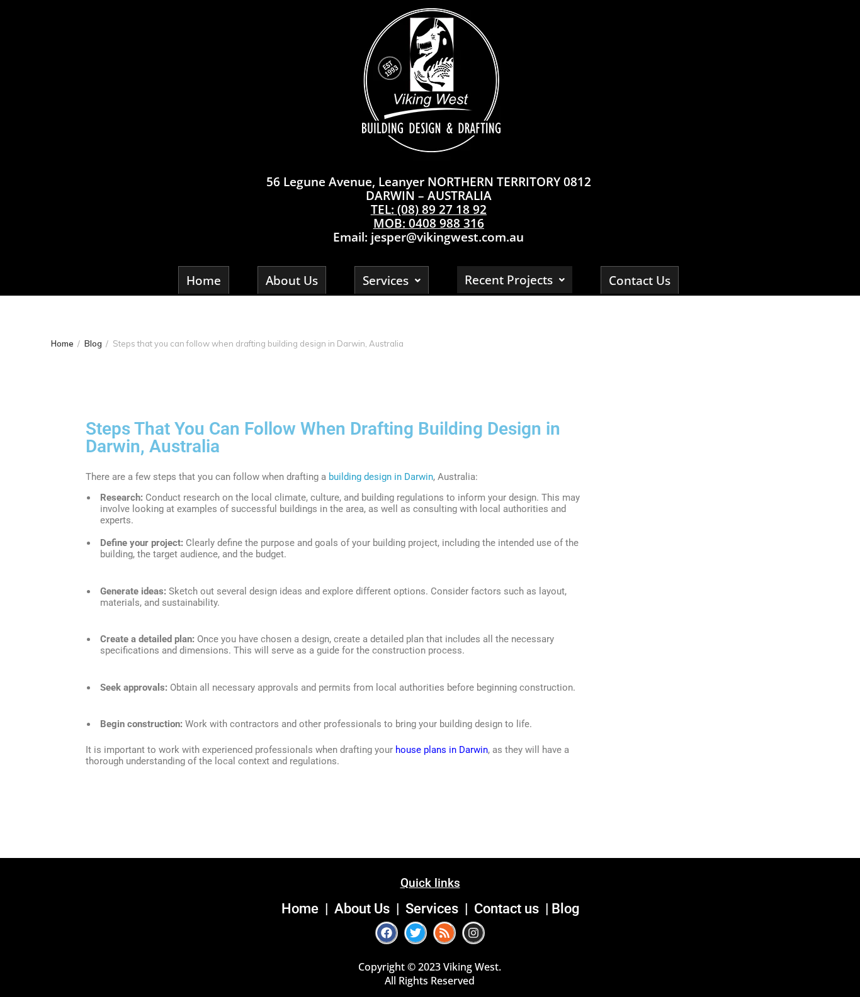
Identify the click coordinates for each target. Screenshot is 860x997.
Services (386, 280)
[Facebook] (386, 933)
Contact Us (639, 280)
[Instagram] (473, 933)
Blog (565, 908)
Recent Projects (509, 279)
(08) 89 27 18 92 (442, 209)
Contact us (506, 908)
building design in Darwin (381, 476)
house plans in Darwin (441, 749)
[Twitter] (415, 933)
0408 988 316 (446, 222)
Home (203, 280)
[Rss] (444, 933)
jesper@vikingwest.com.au (447, 236)
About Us (292, 280)
